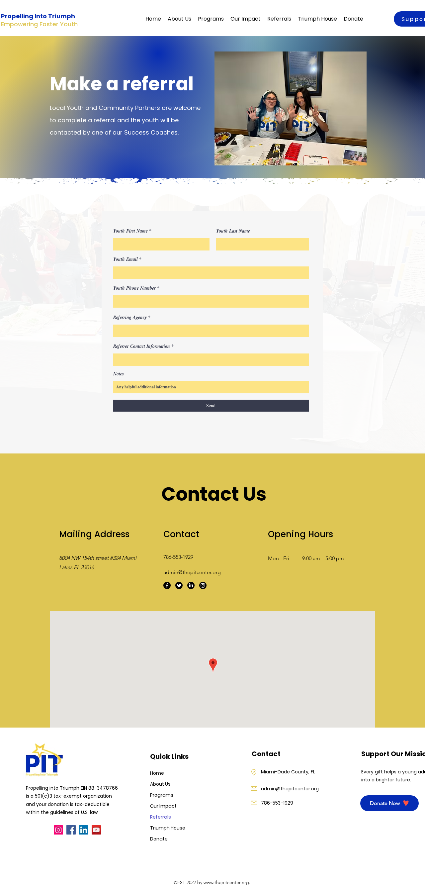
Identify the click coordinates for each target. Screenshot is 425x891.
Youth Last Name (233, 231)
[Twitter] (179, 585)
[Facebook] (167, 585)
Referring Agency (130, 317)
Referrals (160, 817)
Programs (161, 795)
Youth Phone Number (134, 288)
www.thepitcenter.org (226, 882)
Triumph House (166, 828)
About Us (160, 784)
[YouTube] (96, 830)
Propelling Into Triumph (38, 16)
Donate (159, 839)
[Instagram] (203, 585)
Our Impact (163, 806)
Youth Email (125, 259)
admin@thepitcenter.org (192, 572)
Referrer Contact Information (141, 346)
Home (157, 773)
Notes (118, 373)
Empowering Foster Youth (39, 24)
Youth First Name (130, 231)
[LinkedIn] (191, 585)
